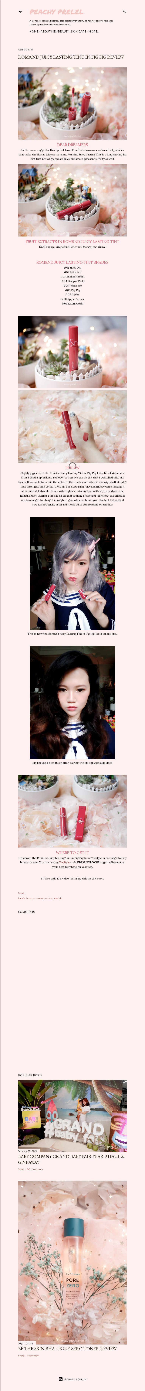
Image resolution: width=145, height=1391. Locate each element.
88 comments (35, 1169)
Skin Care (78, 31)
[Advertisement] (72, 1037)
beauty (30, 898)
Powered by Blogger (75, 1379)
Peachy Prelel (56, 11)
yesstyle (58, 898)
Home (34, 31)
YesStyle (64, 862)
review (48, 898)
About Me (48, 31)
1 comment (33, 1355)
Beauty (63, 31)
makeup (39, 898)
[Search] (124, 10)
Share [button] (21, 893)
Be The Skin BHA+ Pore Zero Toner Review (67, 1349)
